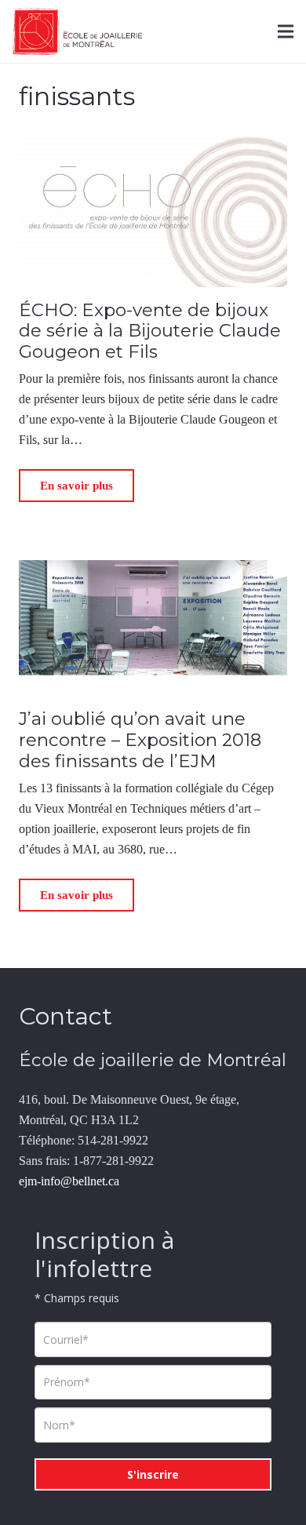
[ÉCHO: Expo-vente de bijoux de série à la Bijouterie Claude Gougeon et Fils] (153, 140)
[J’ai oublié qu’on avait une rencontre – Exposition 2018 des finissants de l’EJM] (153, 549)
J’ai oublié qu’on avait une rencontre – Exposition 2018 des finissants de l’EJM (140, 740)
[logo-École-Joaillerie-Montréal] (77, 31)
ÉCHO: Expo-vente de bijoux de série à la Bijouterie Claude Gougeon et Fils (150, 331)
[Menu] (286, 31)
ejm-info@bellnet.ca (69, 1181)
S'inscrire (153, 1474)
